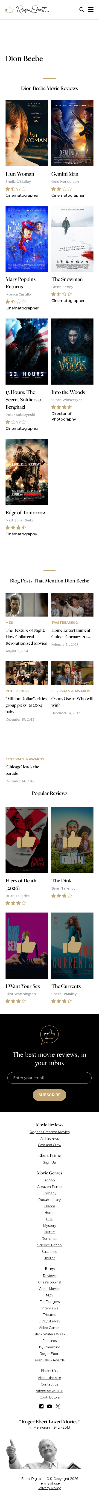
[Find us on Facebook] (41, 1406)
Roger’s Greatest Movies (50, 1132)
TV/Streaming (49, 1347)
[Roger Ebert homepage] (29, 10)
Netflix (49, 1232)
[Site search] (81, 9)
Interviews (49, 1308)
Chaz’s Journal (49, 1282)
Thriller (49, 1258)
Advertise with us (49, 1391)
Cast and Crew (49, 1145)
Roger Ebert (50, 1354)
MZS (49, 1295)
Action (49, 1180)
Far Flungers (50, 1302)
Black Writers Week (49, 1334)
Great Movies (49, 1289)
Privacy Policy (49, 1488)
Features (49, 1341)
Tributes (49, 1315)
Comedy (49, 1193)
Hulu (49, 1219)
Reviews (49, 1276)
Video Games (49, 1328)
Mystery (49, 1226)
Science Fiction (49, 1245)
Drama (49, 1206)
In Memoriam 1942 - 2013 (49, 1427)
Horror (49, 1213)
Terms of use (49, 1483)
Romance (50, 1239)
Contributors (50, 1397)
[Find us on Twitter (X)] (58, 1406)
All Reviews (50, 1138)
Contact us (49, 1384)
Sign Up (49, 1162)
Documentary (49, 1200)
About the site (49, 1378)
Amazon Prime (49, 1187)
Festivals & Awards (49, 1360)
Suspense (49, 1252)
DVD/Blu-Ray (49, 1321)
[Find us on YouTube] (49, 1406)
